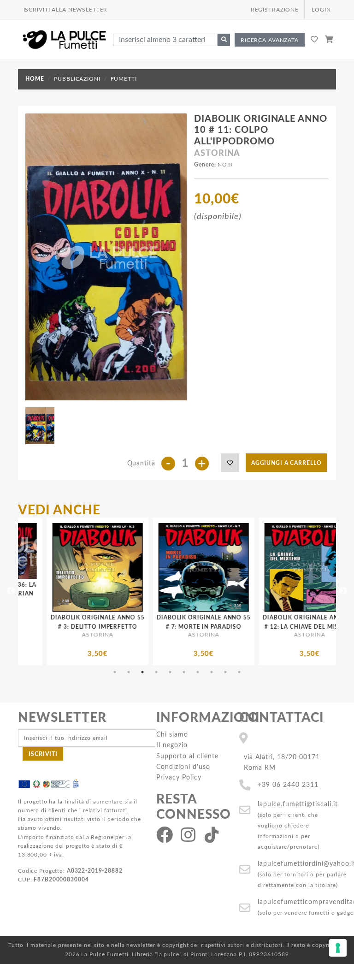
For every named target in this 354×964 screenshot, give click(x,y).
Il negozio (172, 745)
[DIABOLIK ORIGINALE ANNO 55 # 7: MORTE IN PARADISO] (120, 567)
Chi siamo (172, 734)
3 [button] (142, 672)
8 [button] (211, 672)
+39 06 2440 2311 (288, 784)
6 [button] (184, 672)
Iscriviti (43, 754)
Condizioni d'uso (183, 766)
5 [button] (170, 672)
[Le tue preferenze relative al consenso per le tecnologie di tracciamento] (338, 948)
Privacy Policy (178, 777)
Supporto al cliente (187, 756)
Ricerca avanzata (270, 40)
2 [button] (128, 672)
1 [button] (114, 672)
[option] (120, 591)
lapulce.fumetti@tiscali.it (298, 804)
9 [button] (225, 672)
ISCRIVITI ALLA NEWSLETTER (66, 9)
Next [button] (343, 591)
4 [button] (156, 672)
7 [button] (197, 672)
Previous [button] (11, 591)
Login (321, 9)
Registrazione (275, 9)
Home (34, 79)
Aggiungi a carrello (286, 463)
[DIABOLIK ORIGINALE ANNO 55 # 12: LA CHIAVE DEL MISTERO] (226, 567)
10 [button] (239, 672)
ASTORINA (217, 153)
